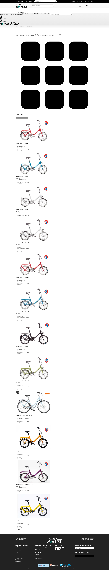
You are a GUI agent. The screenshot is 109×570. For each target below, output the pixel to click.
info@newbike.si (90, 539)
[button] (91, 2)
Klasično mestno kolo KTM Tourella (24, 415)
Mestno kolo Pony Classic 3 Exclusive (24, 449)
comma (93, 568)
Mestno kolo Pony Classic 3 (22, 242)
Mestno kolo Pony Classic (22, 143)
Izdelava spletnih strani (87, 568)
